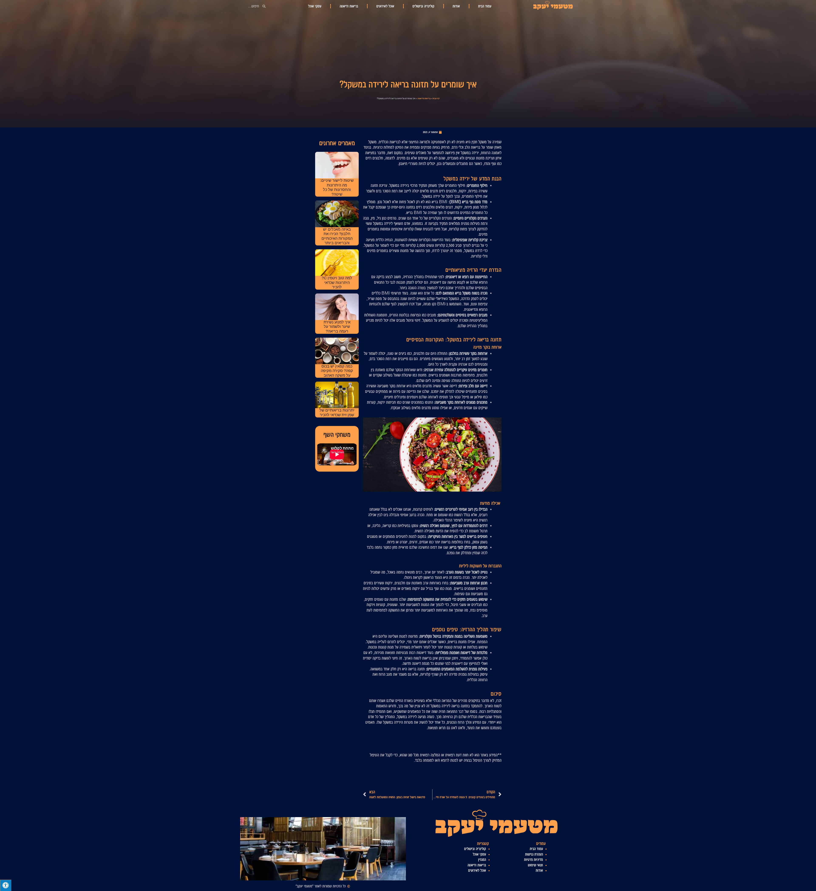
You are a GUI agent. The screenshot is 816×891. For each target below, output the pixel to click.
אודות (456, 6)
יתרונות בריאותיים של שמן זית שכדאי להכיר (336, 412)
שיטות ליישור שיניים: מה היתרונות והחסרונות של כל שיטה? (337, 187)
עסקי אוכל (314, 6)
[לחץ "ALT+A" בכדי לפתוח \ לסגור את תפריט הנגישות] (5, 885)
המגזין (482, 859)
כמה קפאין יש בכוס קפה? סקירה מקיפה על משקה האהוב (337, 371)
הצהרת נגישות (534, 854)
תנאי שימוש (535, 865)
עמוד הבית (484, 6)
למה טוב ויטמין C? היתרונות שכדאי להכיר (337, 282)
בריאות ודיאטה (349, 6)
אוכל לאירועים (385, 6)
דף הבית (435, 98)
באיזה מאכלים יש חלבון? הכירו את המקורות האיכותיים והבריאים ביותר (337, 236)
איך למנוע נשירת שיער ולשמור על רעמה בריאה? (337, 326)
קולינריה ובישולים (423, 6)
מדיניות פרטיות (533, 859)
